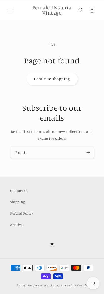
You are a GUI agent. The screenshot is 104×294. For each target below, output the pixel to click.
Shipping (17, 202)
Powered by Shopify (74, 285)
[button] (10, 10)
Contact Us (19, 190)
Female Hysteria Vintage (43, 285)
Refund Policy (21, 213)
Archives (17, 224)
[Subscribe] (88, 152)
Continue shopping (52, 78)
